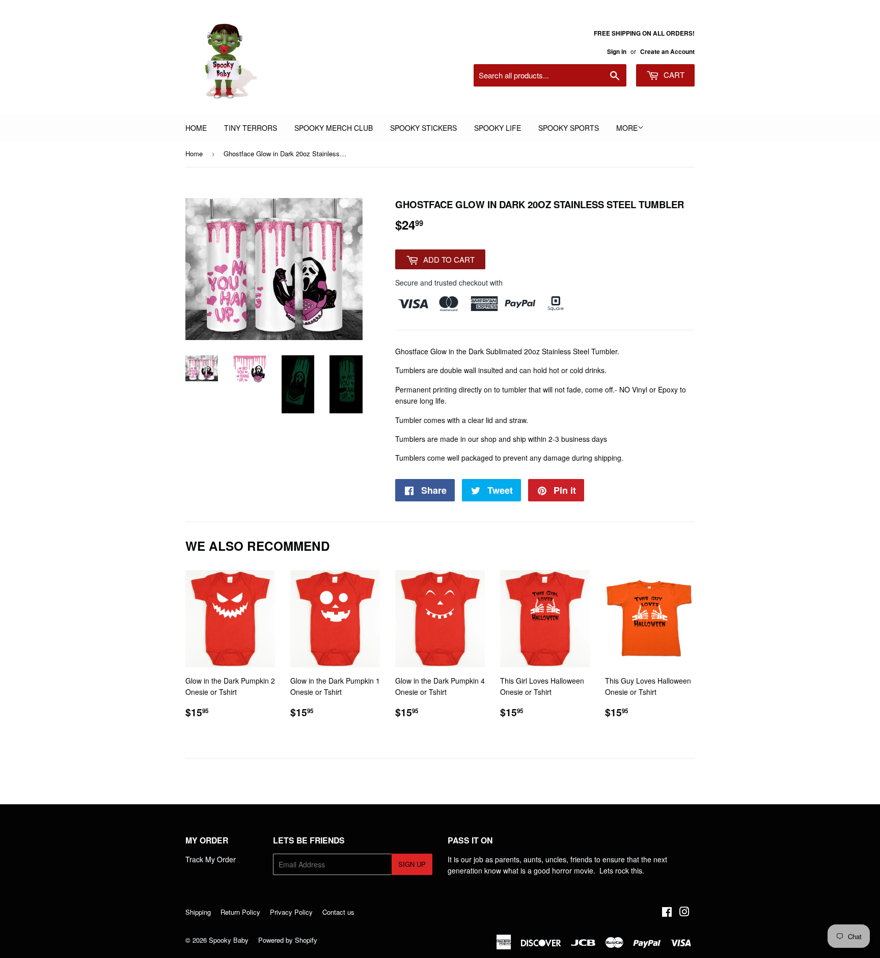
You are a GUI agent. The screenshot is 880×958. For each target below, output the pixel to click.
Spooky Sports (568, 128)
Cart (673, 74)
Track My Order (210, 859)
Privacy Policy (291, 912)
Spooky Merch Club (333, 128)
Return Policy (240, 912)
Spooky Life (497, 128)
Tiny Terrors (250, 128)
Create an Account (667, 51)
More (627, 128)
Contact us (338, 912)
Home (196, 128)
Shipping (198, 912)
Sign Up (412, 864)
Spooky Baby (229, 940)
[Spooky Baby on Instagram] (684, 913)
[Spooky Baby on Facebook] (667, 913)
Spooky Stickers (423, 128)
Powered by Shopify (287, 940)
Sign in (616, 51)
